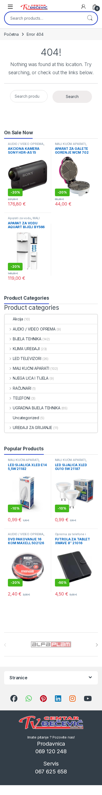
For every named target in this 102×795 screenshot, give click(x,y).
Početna (11, 34)
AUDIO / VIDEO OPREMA (26, 144)
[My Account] (83, 6)
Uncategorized (26, 417)
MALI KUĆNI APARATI (70, 144)
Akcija (18, 319)
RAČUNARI (22, 388)
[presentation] (96, 645)
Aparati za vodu (19, 218)
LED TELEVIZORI (27, 358)
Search (89, 18)
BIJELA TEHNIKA (27, 339)
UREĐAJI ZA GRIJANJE (32, 427)
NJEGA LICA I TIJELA (30, 378)
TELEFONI (21, 398)
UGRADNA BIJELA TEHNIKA (36, 408)
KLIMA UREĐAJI (26, 348)
